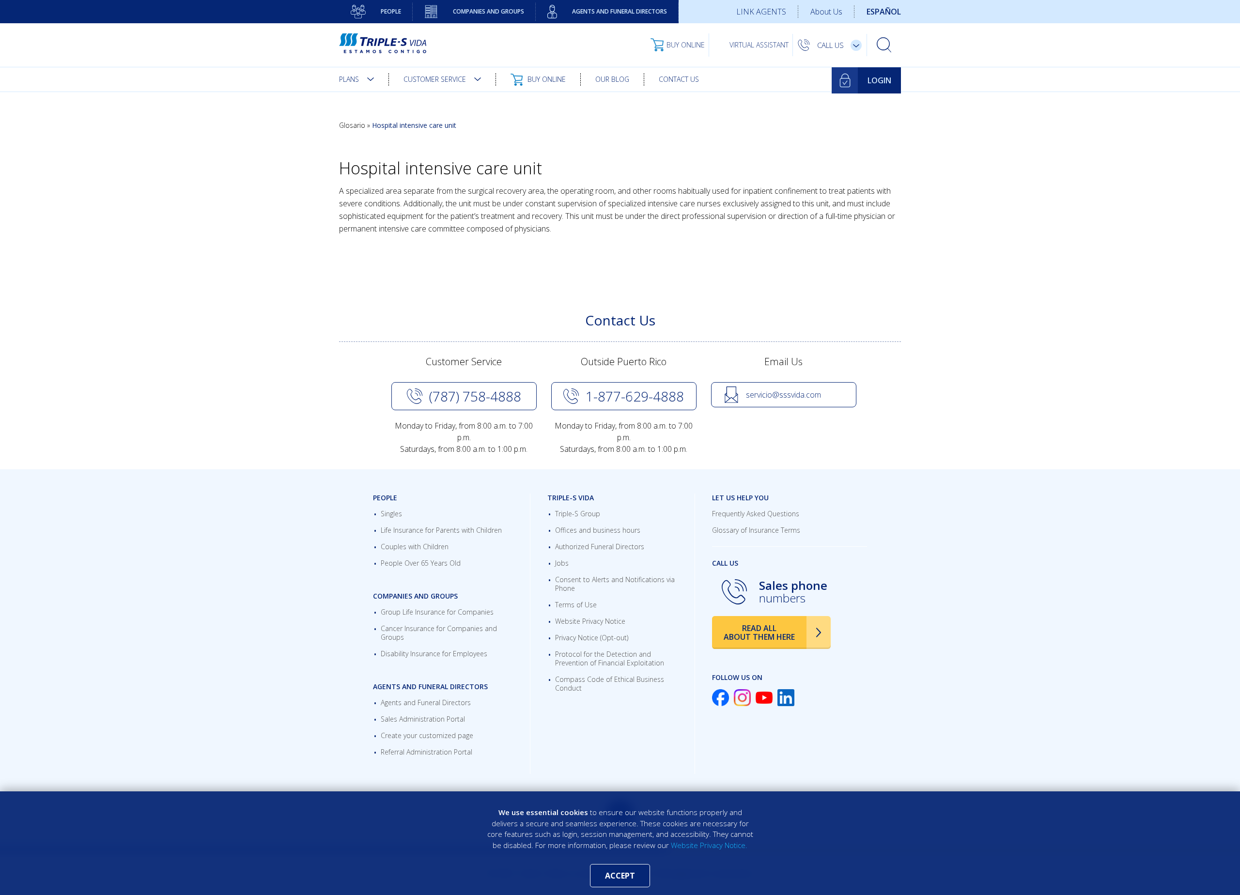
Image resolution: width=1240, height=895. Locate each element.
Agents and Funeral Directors (619, 11)
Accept (620, 875)
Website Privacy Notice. (709, 845)
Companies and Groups (488, 11)
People (391, 11)
